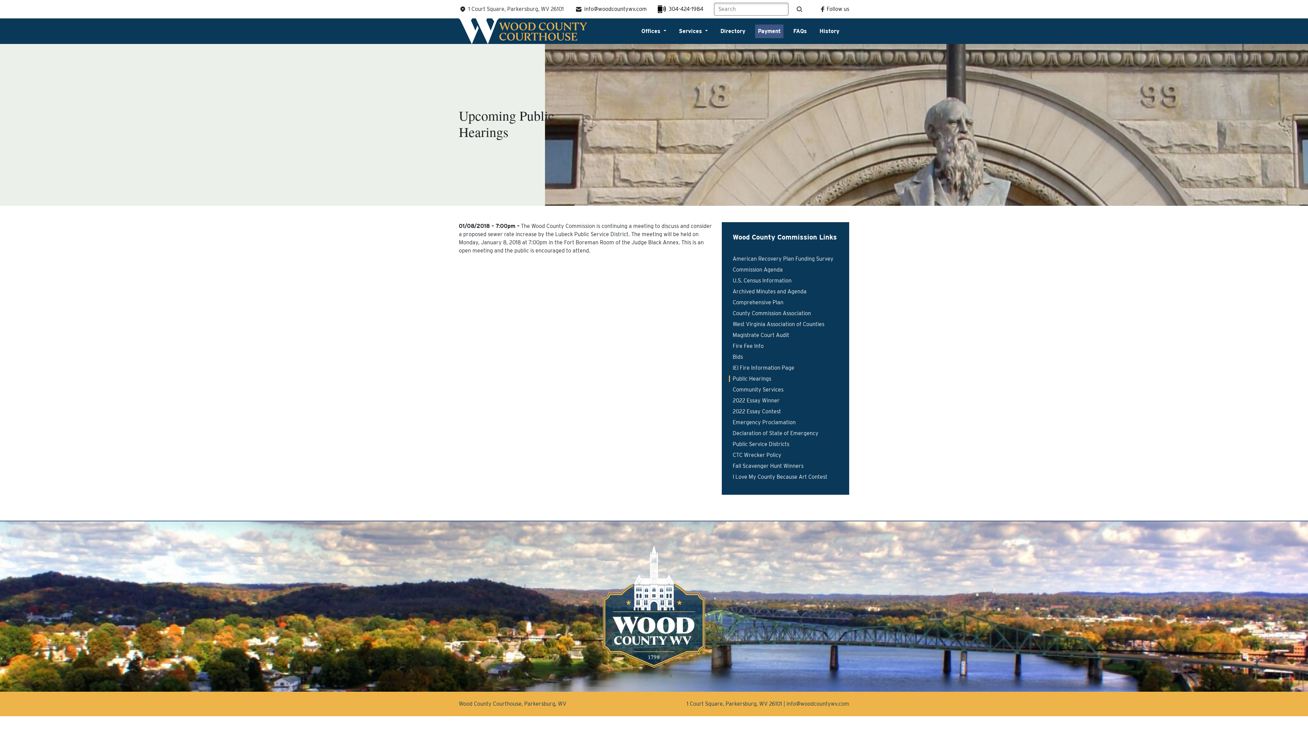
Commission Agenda (758, 269)
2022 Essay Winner (756, 400)
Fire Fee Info (748, 346)
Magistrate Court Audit (761, 335)
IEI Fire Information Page (763, 368)
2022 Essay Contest (757, 411)
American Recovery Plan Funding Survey (783, 259)
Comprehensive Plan (758, 302)
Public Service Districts (761, 444)
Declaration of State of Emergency (776, 433)
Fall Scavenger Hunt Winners (768, 466)
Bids (738, 357)
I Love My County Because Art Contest (780, 477)
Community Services (758, 389)
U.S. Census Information (762, 280)
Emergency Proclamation (764, 422)
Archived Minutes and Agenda (770, 291)
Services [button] (691, 31)
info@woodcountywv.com (615, 9)
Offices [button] (651, 31)
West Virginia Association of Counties (778, 324)
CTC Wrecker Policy (757, 455)
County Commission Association (772, 313)
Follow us (838, 9)
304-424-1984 (686, 9)
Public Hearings (752, 378)
